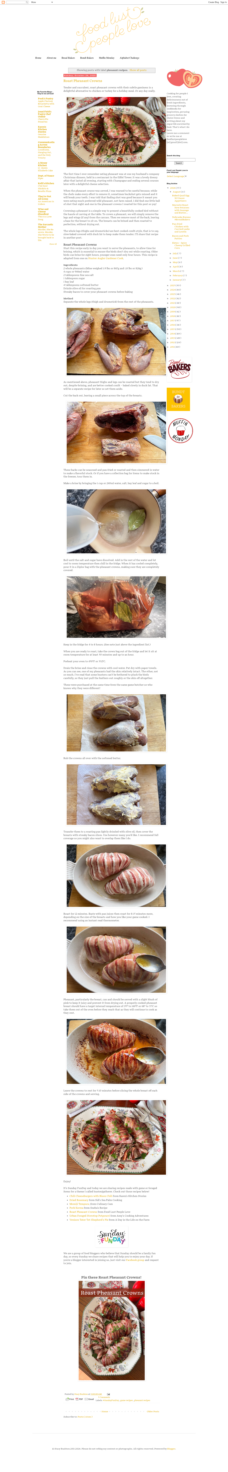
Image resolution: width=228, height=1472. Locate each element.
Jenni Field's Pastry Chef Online (44, 114)
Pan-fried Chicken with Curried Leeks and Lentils (181, 228)
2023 (173, 294)
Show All (53, 244)
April (176, 266)
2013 (172, 338)
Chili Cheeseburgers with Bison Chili (90, 1196)
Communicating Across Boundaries (46, 145)
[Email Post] (108, 1394)
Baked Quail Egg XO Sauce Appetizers (180, 198)
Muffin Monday (106, 57)
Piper (40, 178)
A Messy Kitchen (42, 164)
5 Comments (104, 1397)
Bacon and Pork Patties (180, 237)
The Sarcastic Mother (45, 225)
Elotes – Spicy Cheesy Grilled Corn (181, 245)
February (178, 275)
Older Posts (153, 1411)
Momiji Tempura (79, 1204)
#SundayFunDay (111, 1400)
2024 (173, 289)
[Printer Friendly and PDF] (80, 1400)
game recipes (126, 1400)
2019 (172, 311)
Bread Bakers (68, 57)
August (177, 192)
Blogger (171, 1448)
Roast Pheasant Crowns (82, 81)
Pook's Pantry (45, 98)
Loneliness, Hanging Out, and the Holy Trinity (44, 154)
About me (51, 57)
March (176, 271)
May (175, 262)
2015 (172, 329)
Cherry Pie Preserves (43, 120)
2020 (173, 307)
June (175, 258)
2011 (172, 347)
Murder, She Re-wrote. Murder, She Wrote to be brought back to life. (46, 235)
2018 (172, 316)
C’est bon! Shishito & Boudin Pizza (44, 189)
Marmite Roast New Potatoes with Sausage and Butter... (180, 209)
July (175, 253)
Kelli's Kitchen (46, 183)
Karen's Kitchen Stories (42, 129)
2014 (172, 333)
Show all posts (138, 70)
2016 (172, 325)
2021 (172, 303)
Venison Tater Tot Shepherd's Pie (88, 1219)
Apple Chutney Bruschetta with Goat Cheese (46, 104)
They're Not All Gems (44, 197)
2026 (173, 188)
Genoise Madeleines (43, 135)
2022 (173, 298)
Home (38, 57)
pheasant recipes (142, 1400)
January (177, 280)
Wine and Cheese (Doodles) (43, 211)
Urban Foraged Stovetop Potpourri (89, 1215)
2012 (172, 342)
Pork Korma (76, 1208)
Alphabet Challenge (129, 57)
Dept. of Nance (46, 176)
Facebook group (135, 1260)
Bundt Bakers (87, 57)
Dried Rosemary (78, 1200)
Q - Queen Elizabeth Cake (45, 169)
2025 (173, 285)
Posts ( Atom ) (85, 1416)
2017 (172, 320)
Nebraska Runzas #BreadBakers (181, 218)
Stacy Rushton (81, 1394)
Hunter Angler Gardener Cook (105, 258)
